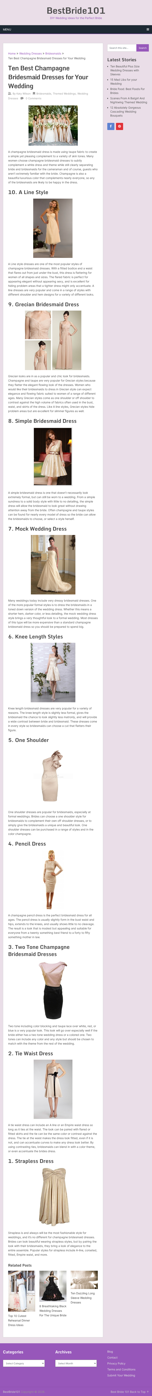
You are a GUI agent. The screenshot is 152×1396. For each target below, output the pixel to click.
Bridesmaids (53, 53)
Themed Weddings (64, 93)
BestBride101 (76, 10)
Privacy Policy (116, 1363)
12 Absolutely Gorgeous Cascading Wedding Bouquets (125, 111)
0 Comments (33, 98)
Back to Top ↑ (139, 1391)
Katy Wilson (23, 93)
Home (12, 53)
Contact (112, 1357)
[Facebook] (110, 126)
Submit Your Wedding (121, 1375)
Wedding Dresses (30, 53)
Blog (110, 1351)
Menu (7, 29)
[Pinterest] (119, 126)
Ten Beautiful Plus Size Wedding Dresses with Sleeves (125, 70)
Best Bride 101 (120, 1391)
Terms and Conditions (121, 1369)
